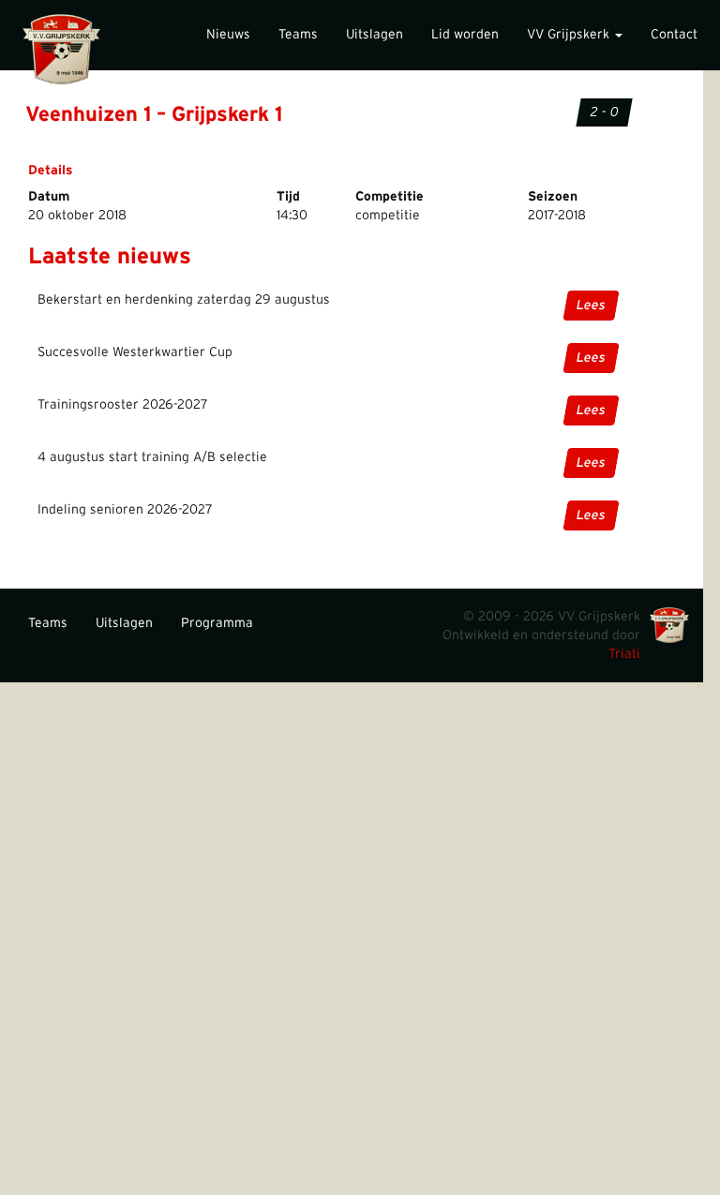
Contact (674, 34)
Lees (591, 305)
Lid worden (465, 34)
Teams (298, 34)
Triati (624, 654)
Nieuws (228, 34)
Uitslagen (374, 34)
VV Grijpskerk (570, 34)
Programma (217, 623)
